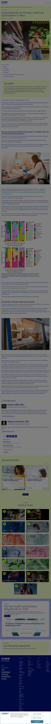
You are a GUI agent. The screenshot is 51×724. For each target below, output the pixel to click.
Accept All (37, 721)
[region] (25, 717)
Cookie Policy (20, 716)
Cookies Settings (37, 714)
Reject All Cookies (37, 717)
